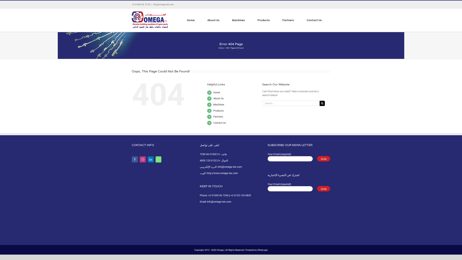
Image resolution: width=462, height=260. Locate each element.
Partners (218, 116)
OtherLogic (262, 250)
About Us (218, 98)
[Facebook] (135, 159)
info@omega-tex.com (163, 4)
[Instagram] (143, 159)
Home (216, 92)
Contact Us (219, 122)
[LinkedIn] (151, 159)
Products (218, 110)
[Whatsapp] (158, 159)
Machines (218, 104)
